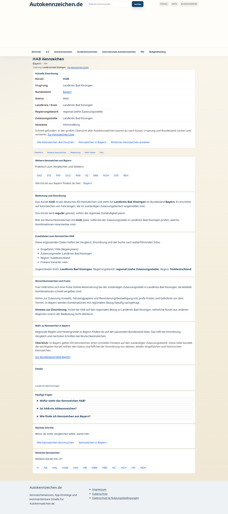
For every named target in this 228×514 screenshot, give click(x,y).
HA (45, 467)
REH (125, 175)
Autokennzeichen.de (56, 4)
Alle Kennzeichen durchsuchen (55, 142)
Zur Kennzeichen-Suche (78, 67)
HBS (104, 467)
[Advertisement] (114, 27)
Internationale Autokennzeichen (119, 51)
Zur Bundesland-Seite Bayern (52, 357)
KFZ (142, 51)
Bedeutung (75, 152)
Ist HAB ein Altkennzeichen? (58, 408)
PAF (58, 175)
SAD (39, 175)
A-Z (47, 51)
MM (95, 175)
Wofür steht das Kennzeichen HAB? (63, 400)
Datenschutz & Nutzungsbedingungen (115, 498)
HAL (54, 467)
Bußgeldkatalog (157, 51)
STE (49, 175)
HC (114, 467)
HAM (65, 467)
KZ (86, 175)
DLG (68, 175)
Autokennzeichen (63, 51)
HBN (94, 467)
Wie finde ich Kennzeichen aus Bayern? (65, 416)
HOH (106, 175)
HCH (124, 467)
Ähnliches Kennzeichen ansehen (130, 142)
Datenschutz (100, 494)
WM (78, 175)
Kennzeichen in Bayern (92, 142)
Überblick (38, 152)
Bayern (67, 92)
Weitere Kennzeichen (56, 152)
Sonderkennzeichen (87, 51)
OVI (116, 175)
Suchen (137, 4)
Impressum (99, 489)
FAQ (101, 152)
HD (133, 467)
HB (85, 467)
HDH (143, 467)
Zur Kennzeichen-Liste (61, 134)
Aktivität (36, 51)
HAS (75, 467)
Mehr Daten (90, 152)
